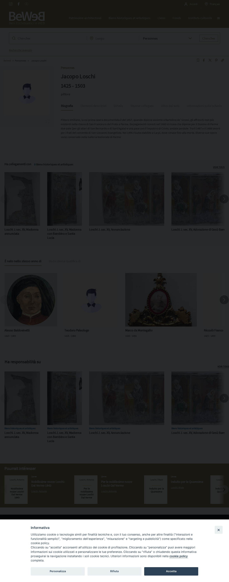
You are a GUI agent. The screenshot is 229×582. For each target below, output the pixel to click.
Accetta (171, 571)
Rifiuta (114, 571)
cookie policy (178, 556)
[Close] (219, 530)
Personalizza (58, 571)
